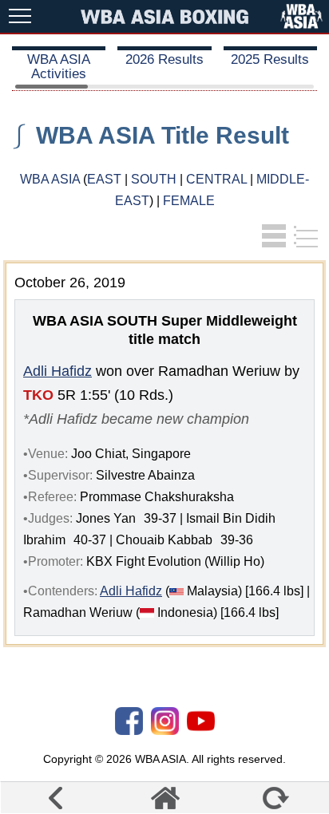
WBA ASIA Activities (58, 66)
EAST (104, 179)
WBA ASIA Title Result (162, 135)
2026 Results (164, 59)
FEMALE (189, 200)
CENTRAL (216, 179)
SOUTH (153, 179)
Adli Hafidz (57, 371)
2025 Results (270, 59)
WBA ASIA (50, 179)
